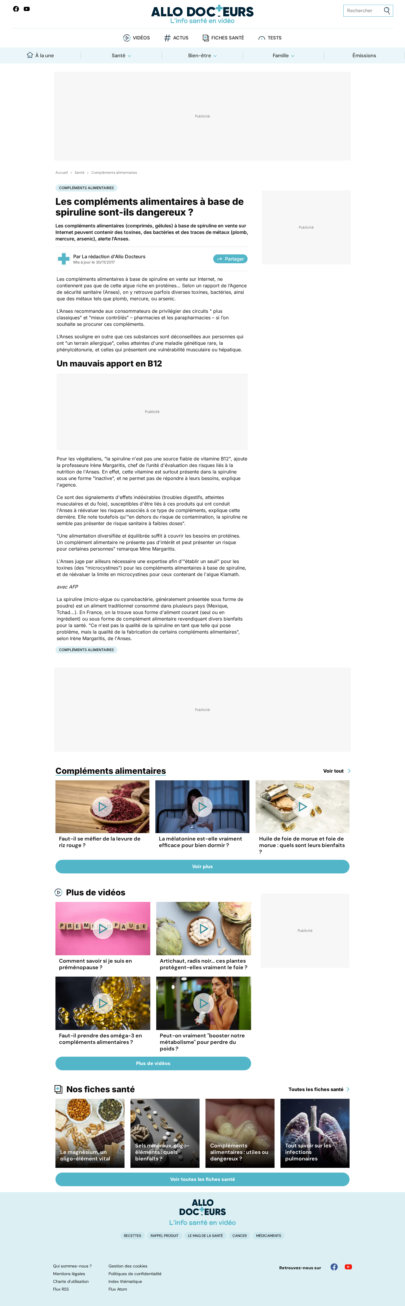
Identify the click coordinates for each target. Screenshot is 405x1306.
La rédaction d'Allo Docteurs (114, 256)
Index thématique (125, 1281)
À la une (44, 55)
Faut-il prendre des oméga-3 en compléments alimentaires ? (100, 1039)
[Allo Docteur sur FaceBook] (16, 9)
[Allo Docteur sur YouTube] (348, 1267)
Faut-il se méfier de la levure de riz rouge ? (100, 842)
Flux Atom (118, 1289)
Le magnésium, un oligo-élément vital (85, 1155)
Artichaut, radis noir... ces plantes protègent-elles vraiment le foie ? (204, 964)
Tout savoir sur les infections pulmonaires (308, 1152)
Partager (234, 259)
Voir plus (202, 866)
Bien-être (199, 55)
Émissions (364, 55)
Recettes (132, 1235)
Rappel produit (164, 1235)
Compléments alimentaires (114, 172)
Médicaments (268, 1235)
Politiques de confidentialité (135, 1273)
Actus (181, 38)
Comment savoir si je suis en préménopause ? (95, 964)
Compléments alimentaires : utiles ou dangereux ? (239, 1152)
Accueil (61, 172)
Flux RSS (61, 1289)
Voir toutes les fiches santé (202, 1179)
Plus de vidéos (95, 892)
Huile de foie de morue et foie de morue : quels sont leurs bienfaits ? (302, 845)
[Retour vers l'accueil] (202, 14)
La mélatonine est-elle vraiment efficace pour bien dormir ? (200, 842)
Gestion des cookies (128, 1266)
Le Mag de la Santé (205, 1235)
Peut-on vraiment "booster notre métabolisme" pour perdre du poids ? (202, 1042)
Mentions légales (69, 1273)
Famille (281, 55)
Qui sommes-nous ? (72, 1266)
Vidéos (141, 38)
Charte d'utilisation (71, 1281)
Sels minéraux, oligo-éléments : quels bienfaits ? (162, 1152)
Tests (275, 38)
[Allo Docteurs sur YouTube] (27, 9)
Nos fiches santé (100, 1089)
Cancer (239, 1235)
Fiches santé (227, 38)
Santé (118, 55)
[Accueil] (203, 1212)
